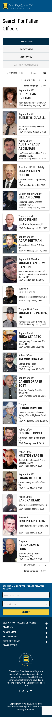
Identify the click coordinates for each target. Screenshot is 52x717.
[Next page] (45, 80)
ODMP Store (10, 645)
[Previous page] (39, 80)
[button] (26, 623)
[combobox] (23, 73)
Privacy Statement (26, 709)
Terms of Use (37, 707)
